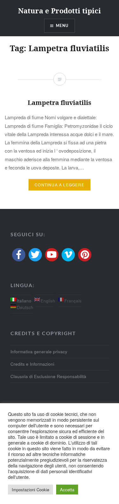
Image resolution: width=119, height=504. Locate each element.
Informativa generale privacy (38, 352)
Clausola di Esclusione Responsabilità (48, 376)
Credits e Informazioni (32, 364)
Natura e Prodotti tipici (59, 10)
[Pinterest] (84, 254)
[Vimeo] (68, 254)
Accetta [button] (67, 490)
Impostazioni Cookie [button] (30, 490)
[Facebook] (18, 254)
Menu (62, 26)
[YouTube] (51, 254)
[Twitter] (35, 254)
